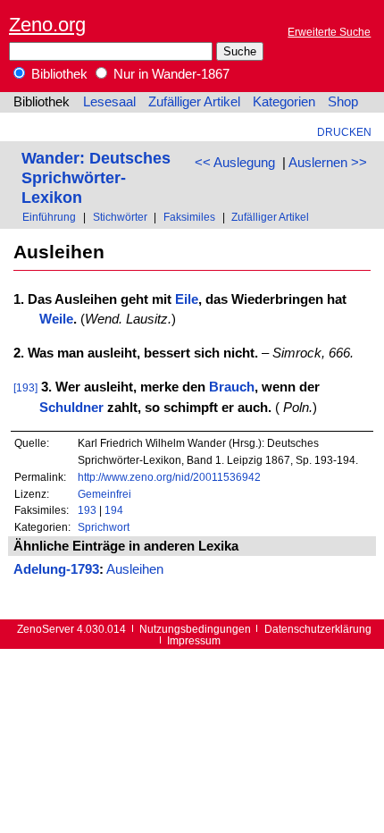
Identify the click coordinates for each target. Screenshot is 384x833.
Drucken (344, 132)
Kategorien (284, 102)
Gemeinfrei (104, 494)
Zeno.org (47, 24)
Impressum (194, 640)
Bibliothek (58, 74)
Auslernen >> (327, 163)
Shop (343, 102)
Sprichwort (103, 527)
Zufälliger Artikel (194, 102)
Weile (56, 319)
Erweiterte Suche (329, 32)
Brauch (232, 387)
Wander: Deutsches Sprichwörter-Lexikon (96, 177)
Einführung (49, 217)
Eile (186, 299)
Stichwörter (120, 217)
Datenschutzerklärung (317, 629)
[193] (25, 387)
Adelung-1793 (56, 569)
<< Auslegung (235, 163)
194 (113, 510)
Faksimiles (189, 217)
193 (87, 510)
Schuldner (71, 407)
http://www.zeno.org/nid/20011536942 (169, 477)
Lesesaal (109, 102)
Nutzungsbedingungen (195, 629)
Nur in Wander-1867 (170, 74)
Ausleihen (134, 569)
